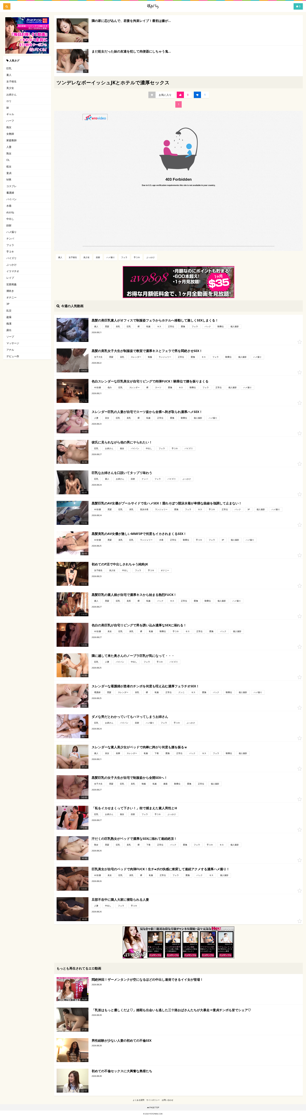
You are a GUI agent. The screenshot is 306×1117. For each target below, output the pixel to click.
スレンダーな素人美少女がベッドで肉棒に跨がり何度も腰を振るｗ (139, 747)
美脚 (118, 753)
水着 (8, 206)
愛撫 (183, 326)
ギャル (10, 114)
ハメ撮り (11, 232)
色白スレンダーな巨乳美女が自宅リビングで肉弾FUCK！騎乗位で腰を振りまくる (150, 381)
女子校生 (11, 81)
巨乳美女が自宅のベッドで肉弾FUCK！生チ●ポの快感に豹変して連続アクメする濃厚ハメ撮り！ (160, 869)
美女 (107, 417)
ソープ (10, 336)
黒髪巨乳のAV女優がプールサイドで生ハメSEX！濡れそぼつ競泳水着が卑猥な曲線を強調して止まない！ (167, 503)
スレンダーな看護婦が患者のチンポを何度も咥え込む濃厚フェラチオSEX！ (145, 686)
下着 (157, 753)
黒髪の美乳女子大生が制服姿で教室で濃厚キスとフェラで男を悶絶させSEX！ (147, 351)
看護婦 (10, 192)
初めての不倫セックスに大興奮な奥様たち (122, 1071)
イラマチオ (12, 271)
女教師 (10, 134)
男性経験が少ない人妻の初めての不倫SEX (121, 1040)
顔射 (8, 225)
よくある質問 (138, 1100)
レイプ (10, 277)
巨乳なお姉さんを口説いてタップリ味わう (122, 473)
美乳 (118, 326)
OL (8, 160)
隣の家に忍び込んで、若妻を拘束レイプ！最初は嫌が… (131, 21)
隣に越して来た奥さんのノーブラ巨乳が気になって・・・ (133, 655)
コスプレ (11, 186)
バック (208, 326)
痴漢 (8, 323)
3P (7, 304)
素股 (165, 783)
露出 (8, 330)
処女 (8, 166)
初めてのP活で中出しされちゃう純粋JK (120, 564)
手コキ (10, 251)
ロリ (8, 101)
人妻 (8, 147)
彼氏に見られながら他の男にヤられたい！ (122, 442)
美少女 (10, 88)
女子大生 (98, 356)
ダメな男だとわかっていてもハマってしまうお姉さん (130, 716)
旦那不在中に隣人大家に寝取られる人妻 (120, 899)
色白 (110, 387)
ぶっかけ (11, 264)
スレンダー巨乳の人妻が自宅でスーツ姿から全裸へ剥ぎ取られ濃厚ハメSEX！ (147, 412)
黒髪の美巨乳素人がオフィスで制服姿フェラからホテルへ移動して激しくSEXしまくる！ (155, 320)
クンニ (181, 692)
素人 (8, 75)
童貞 (8, 173)
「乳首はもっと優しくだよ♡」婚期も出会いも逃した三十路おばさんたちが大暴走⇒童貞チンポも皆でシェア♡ (171, 1010)
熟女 (8, 153)
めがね (10, 212)
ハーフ (10, 120)
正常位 (171, 326)
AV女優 (97, 387)
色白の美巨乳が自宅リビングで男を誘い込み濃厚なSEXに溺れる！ (139, 625)
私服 (148, 326)
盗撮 (8, 317)
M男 (8, 179)
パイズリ (11, 258)
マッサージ (12, 343)
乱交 (8, 310)
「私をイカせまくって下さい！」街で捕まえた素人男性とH (134, 808)
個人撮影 (234, 326)
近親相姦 (11, 284)
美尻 (129, 600)
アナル (10, 349)
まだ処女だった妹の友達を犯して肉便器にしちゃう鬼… (131, 51)
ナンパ (10, 238)
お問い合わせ (167, 1100)
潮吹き (10, 291)
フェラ (10, 245)
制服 (150, 356)
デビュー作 (12, 356)
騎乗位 (221, 326)
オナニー (11, 297)
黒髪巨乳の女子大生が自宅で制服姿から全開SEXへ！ (129, 777)
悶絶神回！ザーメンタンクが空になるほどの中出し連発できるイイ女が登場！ (147, 979)
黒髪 (107, 326)
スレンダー (136, 356)
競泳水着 (144, 509)
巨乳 (8, 68)
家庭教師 (11, 140)
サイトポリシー (153, 1100)
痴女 (8, 127)
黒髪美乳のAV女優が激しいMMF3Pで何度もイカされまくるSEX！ (139, 534)
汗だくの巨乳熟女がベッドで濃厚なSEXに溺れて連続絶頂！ (134, 838)
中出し (10, 219)
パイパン (11, 199)
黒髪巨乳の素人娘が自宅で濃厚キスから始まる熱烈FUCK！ (134, 594)
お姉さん (11, 94)
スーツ (158, 387)
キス (159, 326)
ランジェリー (165, 356)
